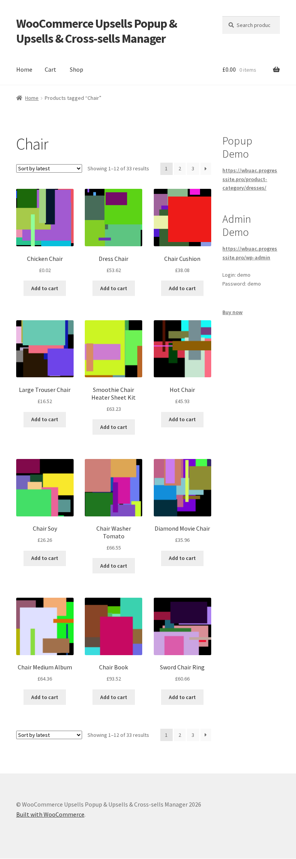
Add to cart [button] (44, 288)
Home (24, 69)
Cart (50, 69)
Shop (76, 69)
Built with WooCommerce (50, 814)
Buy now (232, 312)
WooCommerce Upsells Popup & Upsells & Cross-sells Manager (96, 31)
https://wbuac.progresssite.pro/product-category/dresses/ (249, 179)
